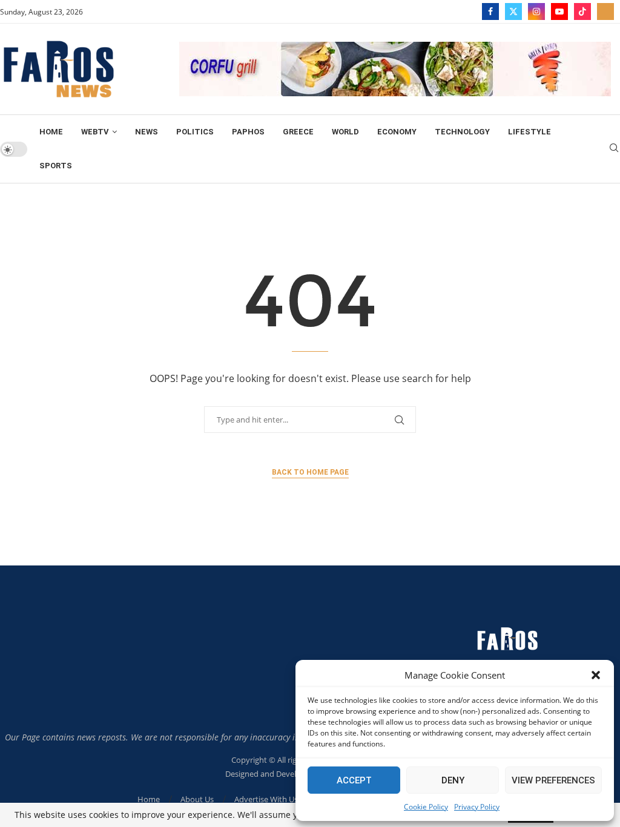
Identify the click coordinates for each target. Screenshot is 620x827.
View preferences (553, 780)
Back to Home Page (310, 472)
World (345, 131)
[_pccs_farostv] (605, 11)
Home (51, 131)
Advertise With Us (266, 799)
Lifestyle (529, 131)
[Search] (614, 149)
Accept (354, 780)
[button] (596, 675)
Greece (298, 131)
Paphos (248, 131)
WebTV (95, 131)
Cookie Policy (426, 807)
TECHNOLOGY (462, 131)
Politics (195, 131)
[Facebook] (490, 11)
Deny (452, 780)
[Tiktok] (582, 11)
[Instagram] (536, 11)
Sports (55, 165)
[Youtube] (559, 11)
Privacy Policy (477, 807)
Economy (397, 131)
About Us (197, 799)
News (146, 131)
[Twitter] (513, 11)
